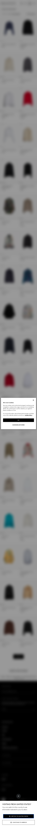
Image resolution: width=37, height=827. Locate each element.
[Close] (18, 796)
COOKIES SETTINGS (18, 424)
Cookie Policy (28, 415)
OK (18, 420)
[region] (18, 413)
